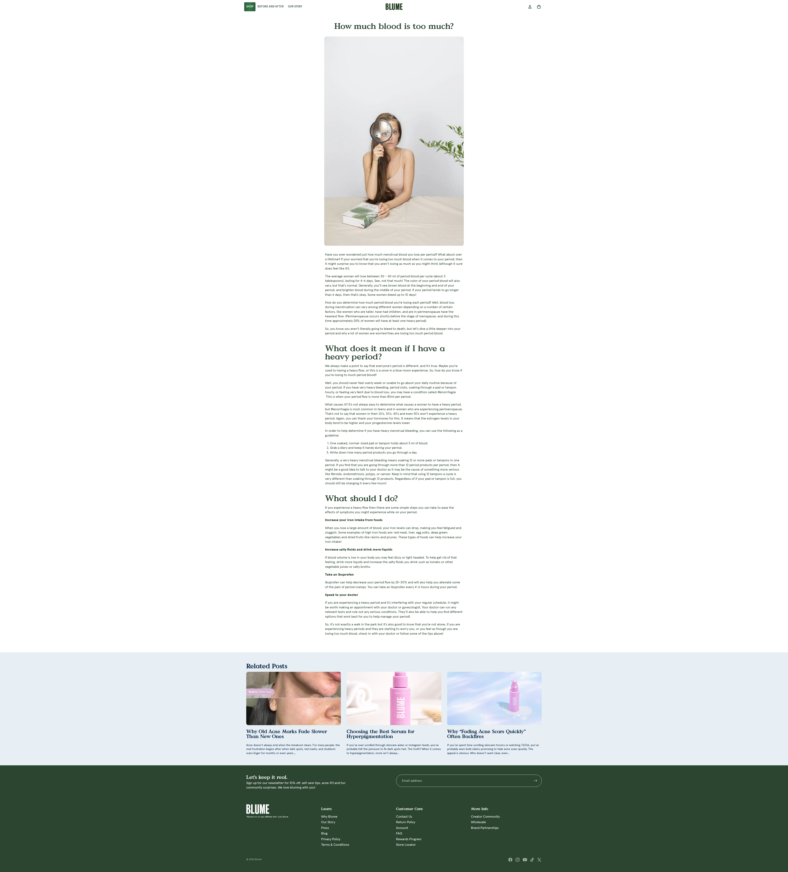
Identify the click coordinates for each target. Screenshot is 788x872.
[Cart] (538, 6)
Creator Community (485, 816)
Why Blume (329, 816)
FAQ (399, 833)
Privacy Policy (330, 839)
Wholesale (478, 822)
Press (325, 827)
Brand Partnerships (485, 827)
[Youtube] (524, 859)
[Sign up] (535, 780)
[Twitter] (539, 859)
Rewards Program (408, 839)
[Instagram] (517, 859)
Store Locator (406, 844)
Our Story (328, 822)
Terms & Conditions (335, 844)
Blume (258, 859)
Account (402, 827)
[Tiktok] (532, 859)
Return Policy (405, 822)
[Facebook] (510, 859)
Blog (324, 833)
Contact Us (404, 816)
